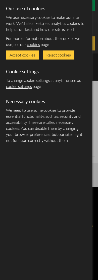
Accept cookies (22, 55)
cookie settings (19, 86)
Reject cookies (58, 55)
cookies (33, 44)
